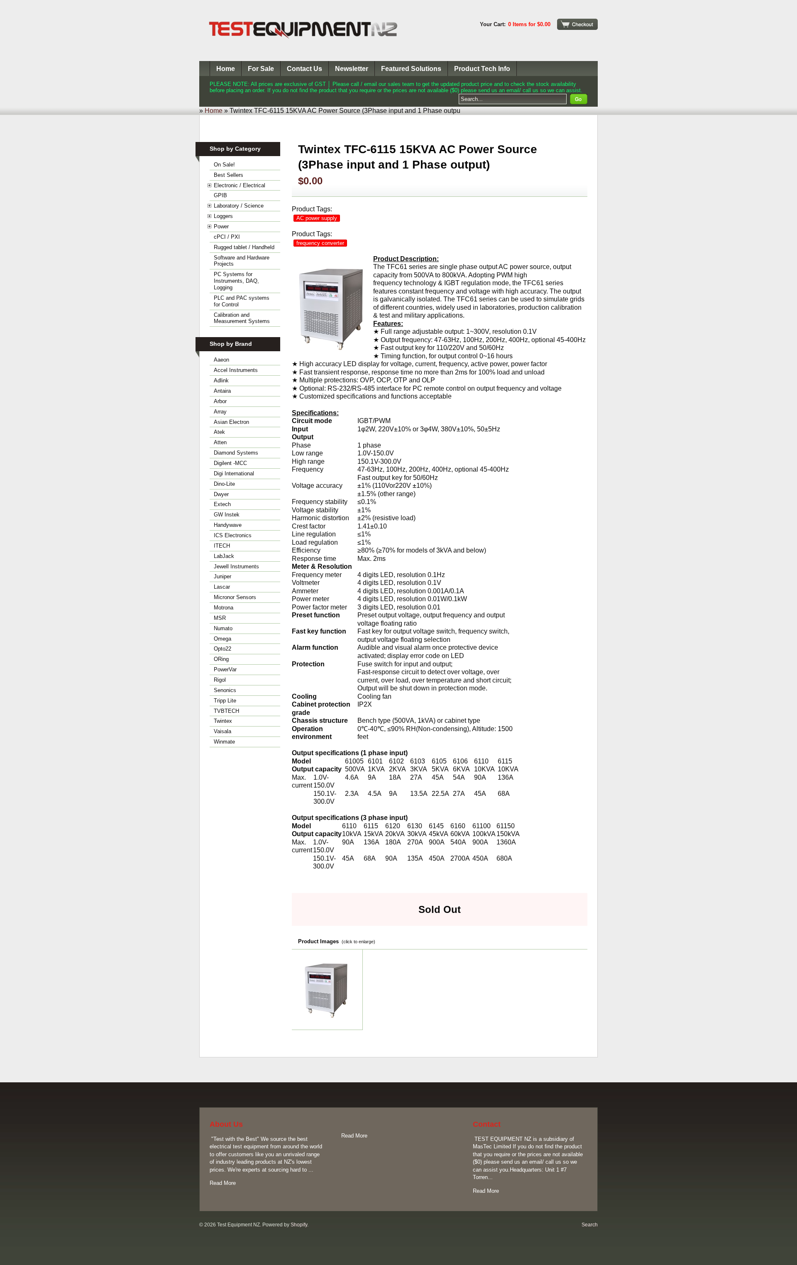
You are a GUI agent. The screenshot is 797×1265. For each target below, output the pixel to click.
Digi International (234, 473)
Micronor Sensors (235, 597)
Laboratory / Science (239, 206)
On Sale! (224, 164)
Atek (219, 432)
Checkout (577, 24)
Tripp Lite (225, 700)
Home (225, 68)
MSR (220, 618)
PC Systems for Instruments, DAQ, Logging (236, 281)
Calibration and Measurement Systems (242, 318)
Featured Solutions (411, 68)
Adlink (221, 380)
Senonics (225, 690)
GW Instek (227, 514)
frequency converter (320, 243)
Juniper (222, 576)
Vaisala (222, 731)
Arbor (220, 401)
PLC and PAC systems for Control (241, 301)
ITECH (222, 546)
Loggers (223, 216)
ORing (221, 659)
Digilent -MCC (230, 463)
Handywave (228, 525)
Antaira (222, 391)
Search (590, 1225)
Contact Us (304, 68)
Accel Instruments (236, 370)
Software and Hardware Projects (241, 260)
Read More (223, 1183)
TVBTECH (226, 711)
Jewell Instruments (236, 566)
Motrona (223, 607)
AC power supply (316, 218)
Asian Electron (231, 422)
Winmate (224, 742)
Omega (222, 639)
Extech (222, 504)
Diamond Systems (236, 453)
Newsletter (351, 68)
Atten (220, 442)
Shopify (299, 1225)
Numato (223, 628)
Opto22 (222, 649)
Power (221, 226)
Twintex (223, 721)
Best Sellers (228, 175)
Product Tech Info (482, 68)
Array (220, 412)
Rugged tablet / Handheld (244, 247)
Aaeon (221, 360)
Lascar (222, 587)
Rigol (220, 680)
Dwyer (221, 494)
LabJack (224, 556)
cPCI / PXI (227, 237)
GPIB (220, 195)
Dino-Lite (224, 484)
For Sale (261, 68)
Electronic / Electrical (239, 185)
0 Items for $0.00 (529, 24)
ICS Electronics (233, 535)
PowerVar (225, 669)
